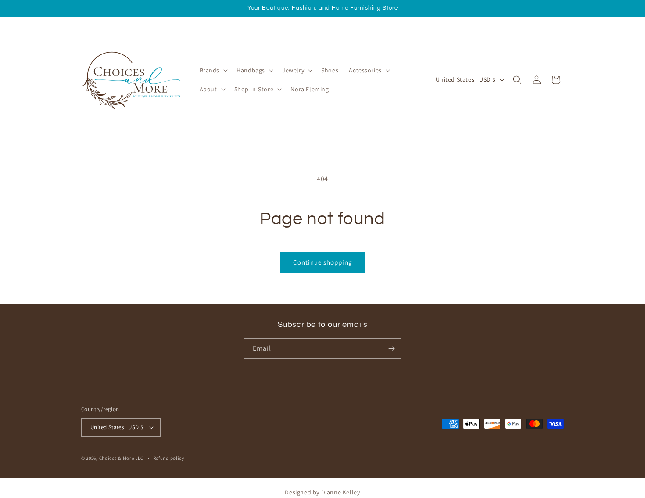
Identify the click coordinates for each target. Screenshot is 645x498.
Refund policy (168, 458)
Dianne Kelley (340, 492)
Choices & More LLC (121, 458)
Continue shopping (322, 262)
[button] (213, 70)
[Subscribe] (391, 348)
